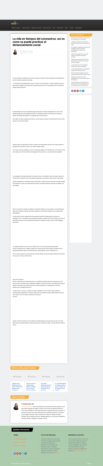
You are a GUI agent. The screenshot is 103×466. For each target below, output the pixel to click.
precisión (57, 452)
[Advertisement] (42, 10)
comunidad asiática (79, 450)
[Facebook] (72, 91)
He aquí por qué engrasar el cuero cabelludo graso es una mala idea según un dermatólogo (80, 78)
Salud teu (18, 463)
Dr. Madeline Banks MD (27, 406)
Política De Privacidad (19, 445)
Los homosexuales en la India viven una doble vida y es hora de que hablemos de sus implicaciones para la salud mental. (80, 84)
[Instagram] (78, 91)
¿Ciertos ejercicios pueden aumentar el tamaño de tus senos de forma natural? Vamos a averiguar (80, 61)
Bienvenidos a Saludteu (20, 442)
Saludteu (89, 463)
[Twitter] (80, 91)
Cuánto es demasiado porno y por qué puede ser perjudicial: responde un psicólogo (79, 55)
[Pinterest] (75, 91)
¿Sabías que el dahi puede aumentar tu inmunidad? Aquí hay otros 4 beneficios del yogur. (80, 43)
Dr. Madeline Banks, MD (27, 51)
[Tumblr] (83, 91)
